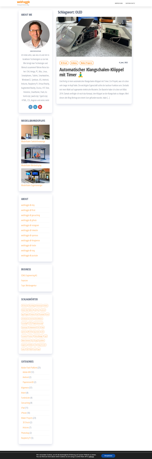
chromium (24, 319)
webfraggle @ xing (28, 250)
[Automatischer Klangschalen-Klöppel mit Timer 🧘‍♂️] (94, 36)
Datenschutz (130, 3)
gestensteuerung (38, 323)
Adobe (45, 306)
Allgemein (25, 387)
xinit (35, 349)
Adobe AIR (27, 372)
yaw (39, 349)
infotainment (32, 327)
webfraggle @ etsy (28, 205)
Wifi (31, 349)
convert (31, 319)
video (23, 349)
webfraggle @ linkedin (29, 230)
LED (43, 332)
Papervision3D (28, 382)
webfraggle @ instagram (30, 225)
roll (35, 345)
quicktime (41, 340)
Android (26, 377)
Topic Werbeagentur (29, 285)
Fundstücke (25, 397)
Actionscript (39, 306)
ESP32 (30, 323)
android (43, 310)
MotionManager (38, 336)
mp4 (46, 336)
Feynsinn (24, 280)
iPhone (23, 412)
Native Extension (26, 340)
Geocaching (25, 402)
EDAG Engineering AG (29, 275)
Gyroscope (25, 327)
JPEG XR (30, 332)
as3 (37, 314)
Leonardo (24, 336)
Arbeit (23, 392)
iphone (24, 332)
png (36, 340)
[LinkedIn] (35, 107)
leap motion (37, 332)
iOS (39, 327)
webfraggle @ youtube (29, 255)
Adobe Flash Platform (27, 310)
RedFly (30, 345)
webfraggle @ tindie (28, 245)
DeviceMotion (38, 319)
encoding (24, 323)
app (23, 314)
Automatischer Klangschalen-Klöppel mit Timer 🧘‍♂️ (91, 72)
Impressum (119, 3)
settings (91, 457)
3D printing (31, 306)
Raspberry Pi (26, 437)
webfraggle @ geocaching (30, 215)
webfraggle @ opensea (29, 235)
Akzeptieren (108, 456)
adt (35, 310)
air (38, 310)
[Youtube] (40, 107)
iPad (43, 327)
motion (31, 336)
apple (27, 314)
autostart (42, 314)
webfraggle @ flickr (28, 210)
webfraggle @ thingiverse (30, 240)
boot (47, 314)
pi (32, 340)
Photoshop (25, 432)
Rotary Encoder (42, 345)
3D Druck (64, 63)
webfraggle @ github (29, 220)
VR (27, 349)
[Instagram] (30, 107)
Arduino (74, 63)
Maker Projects (86, 63)
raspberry (24, 345)
